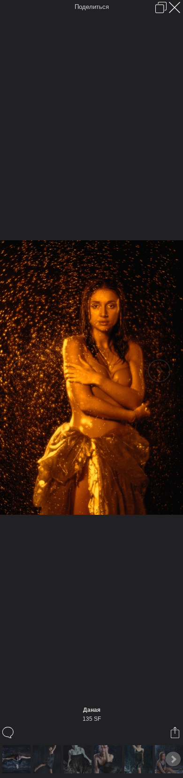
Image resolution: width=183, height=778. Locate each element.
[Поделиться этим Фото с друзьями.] (175, 732)
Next (173, 759)
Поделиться (92, 6)
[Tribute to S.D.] (17, 759)
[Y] (48, 759)
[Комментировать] (8, 732)
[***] (78, 759)
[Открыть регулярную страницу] (161, 7)
